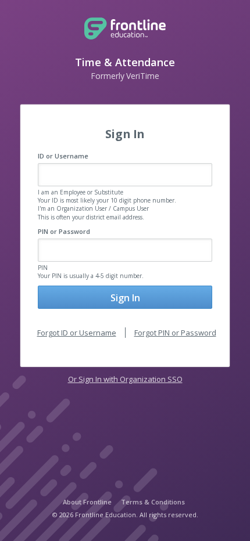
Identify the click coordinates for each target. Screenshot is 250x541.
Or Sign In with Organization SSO (125, 379)
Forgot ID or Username (76, 332)
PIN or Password (64, 231)
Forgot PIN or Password (175, 332)
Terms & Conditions (153, 501)
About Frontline (87, 501)
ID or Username (63, 156)
